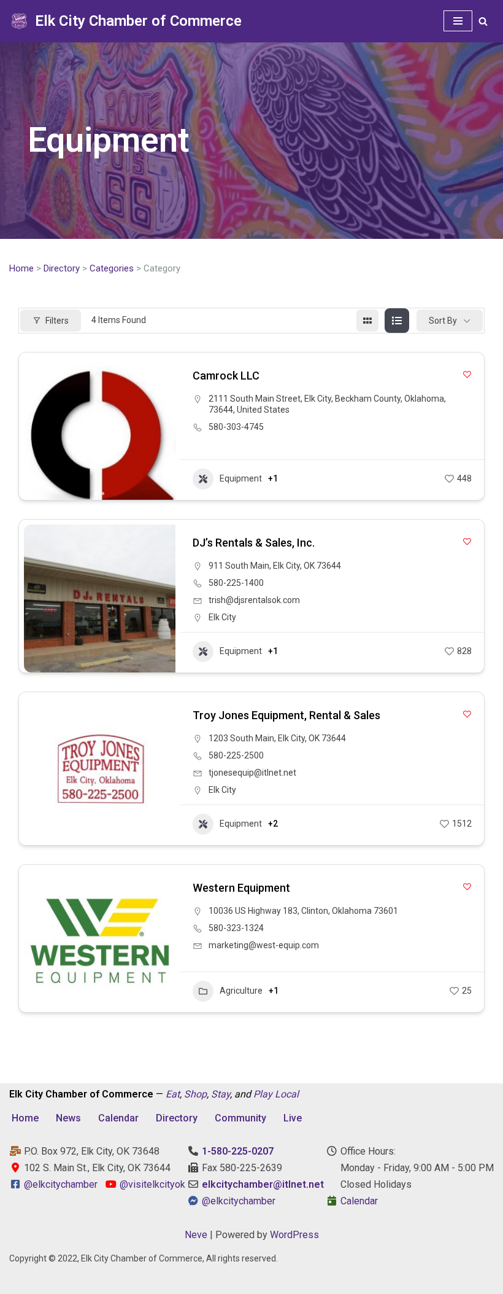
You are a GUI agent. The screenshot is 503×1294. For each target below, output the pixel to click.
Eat (173, 1094)
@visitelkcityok (151, 1184)
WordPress (294, 1235)
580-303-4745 (236, 427)
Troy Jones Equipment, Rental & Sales (286, 715)
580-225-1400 (236, 583)
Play (262, 1094)
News (68, 1118)
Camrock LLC (226, 375)
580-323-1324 (236, 928)
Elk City (222, 617)
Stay (220, 1094)
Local (287, 1094)
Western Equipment (241, 887)
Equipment (241, 478)
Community (240, 1118)
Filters (57, 320)
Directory (62, 268)
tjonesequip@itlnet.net (252, 773)
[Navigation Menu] (457, 20)
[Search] (483, 21)
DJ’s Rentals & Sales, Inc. (254, 542)
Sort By (443, 320)
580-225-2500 (236, 755)
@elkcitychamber (61, 1184)
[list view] (397, 320)
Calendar (118, 1118)
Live (292, 1118)
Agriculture (241, 991)
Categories (112, 268)
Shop (195, 1094)
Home (21, 268)
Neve (196, 1235)
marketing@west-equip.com (264, 945)
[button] (39, 428)
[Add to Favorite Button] (467, 374)
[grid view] (367, 320)
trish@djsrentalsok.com (254, 600)
